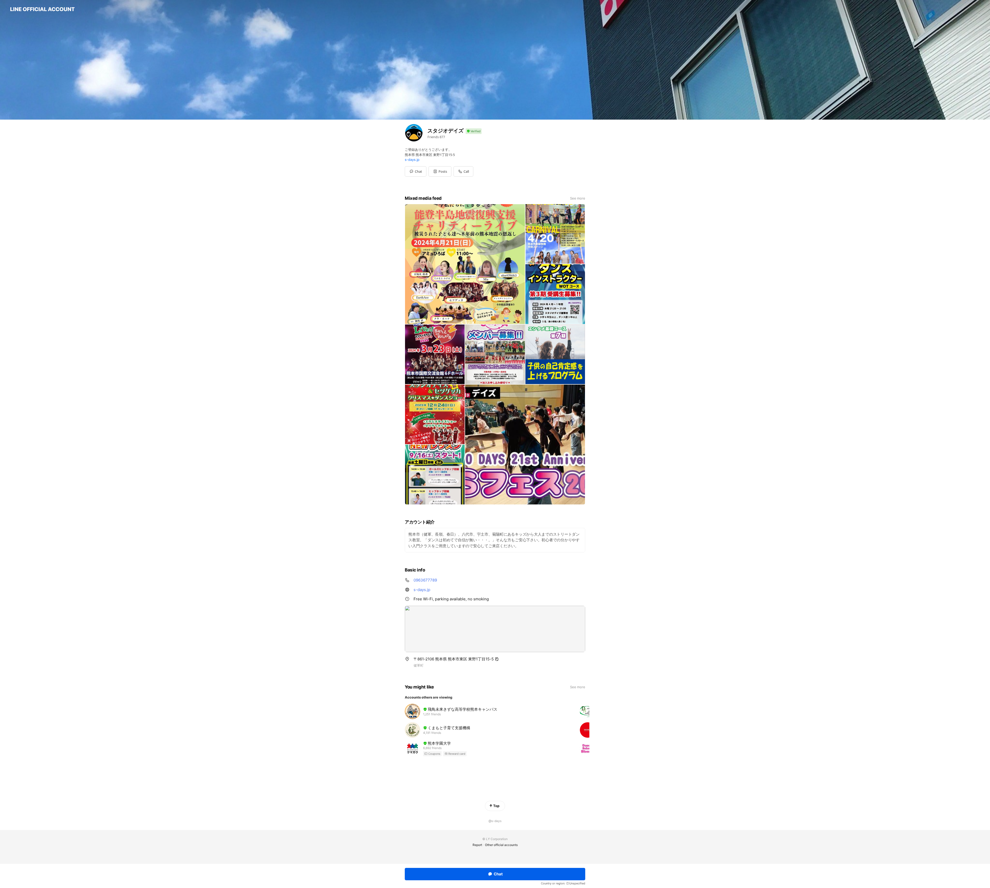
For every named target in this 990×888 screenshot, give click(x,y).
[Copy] (497, 659)
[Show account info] (474, 131)
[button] (439, 171)
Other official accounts (501, 845)
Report (477, 845)
